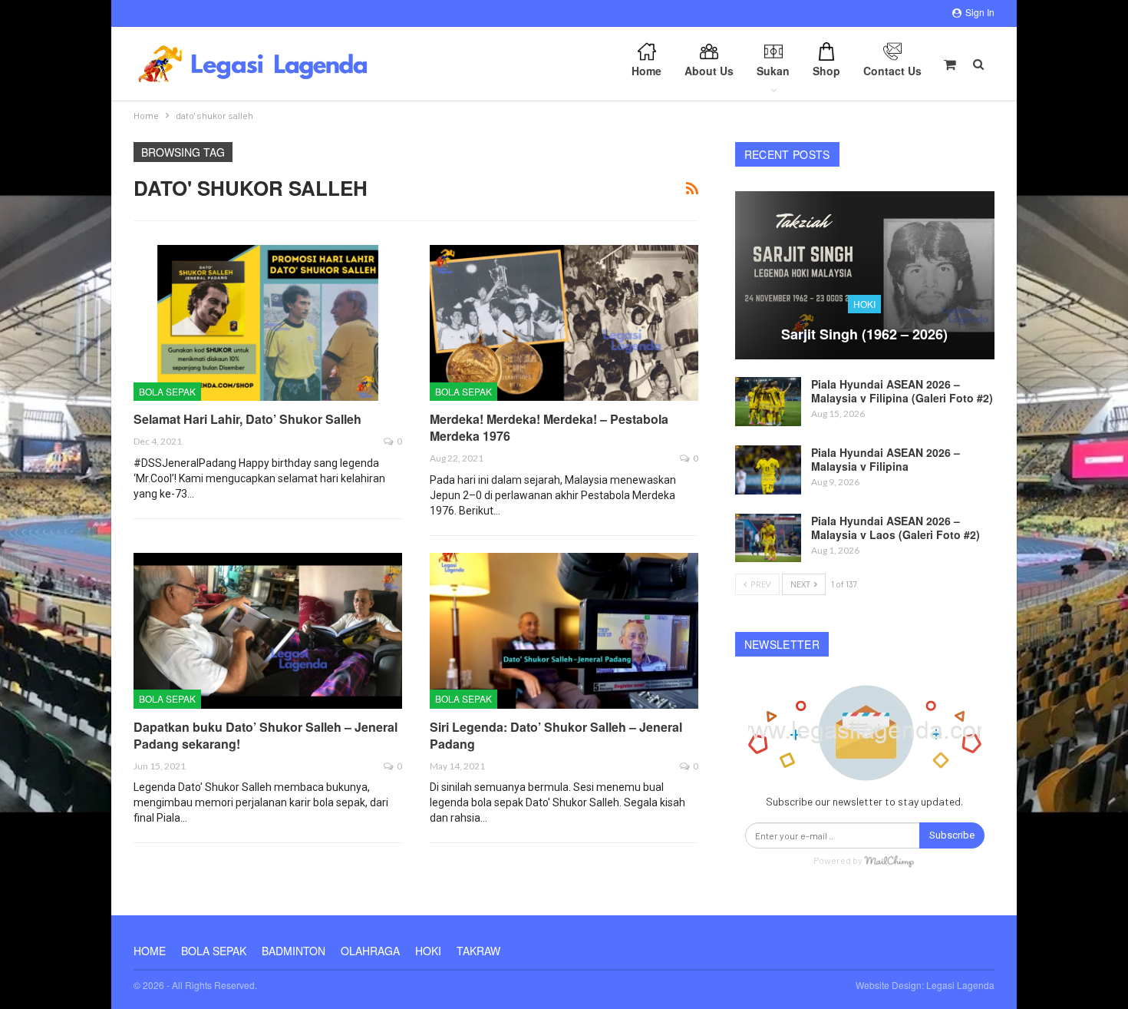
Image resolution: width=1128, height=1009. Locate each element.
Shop (826, 70)
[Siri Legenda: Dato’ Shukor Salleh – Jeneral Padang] (564, 631)
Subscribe (952, 835)
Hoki (864, 303)
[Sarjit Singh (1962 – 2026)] (865, 275)
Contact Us (892, 70)
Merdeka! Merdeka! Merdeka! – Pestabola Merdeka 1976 (549, 427)
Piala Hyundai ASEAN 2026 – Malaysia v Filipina (885, 459)
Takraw (478, 950)
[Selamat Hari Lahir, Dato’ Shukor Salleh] (268, 323)
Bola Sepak (167, 391)
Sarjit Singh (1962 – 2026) (864, 334)
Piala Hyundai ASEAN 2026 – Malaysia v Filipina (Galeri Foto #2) (902, 390)
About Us (709, 70)
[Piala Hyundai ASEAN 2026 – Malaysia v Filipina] (768, 470)
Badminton (293, 950)
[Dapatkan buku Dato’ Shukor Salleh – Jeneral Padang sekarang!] (268, 631)
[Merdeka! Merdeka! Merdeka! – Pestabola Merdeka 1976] (564, 323)
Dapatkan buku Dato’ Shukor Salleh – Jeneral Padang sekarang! (265, 735)
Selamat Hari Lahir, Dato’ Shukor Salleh (247, 419)
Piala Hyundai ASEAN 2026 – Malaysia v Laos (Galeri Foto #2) (895, 527)
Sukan (773, 70)
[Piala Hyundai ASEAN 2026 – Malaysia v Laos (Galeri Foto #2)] (768, 538)
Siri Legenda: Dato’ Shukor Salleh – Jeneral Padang (556, 735)
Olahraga (370, 950)
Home (646, 70)
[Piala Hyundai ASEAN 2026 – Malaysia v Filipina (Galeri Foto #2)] (768, 401)
